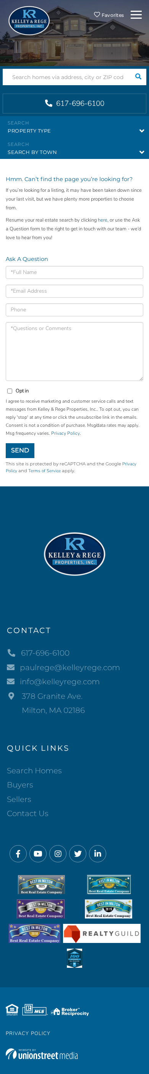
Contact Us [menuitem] (28, 813)
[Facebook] (18, 854)
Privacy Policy (65, 433)
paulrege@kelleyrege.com (70, 667)
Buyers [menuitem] (20, 784)
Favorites (112, 15)
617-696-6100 (79, 104)
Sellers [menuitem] (19, 799)
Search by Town (32, 152)
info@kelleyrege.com (60, 681)
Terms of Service (44, 471)
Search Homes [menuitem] (34, 770)
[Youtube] (38, 854)
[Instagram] (58, 854)
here (102, 220)
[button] (138, 77)
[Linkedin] (97, 854)
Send (20, 450)
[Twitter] (78, 854)
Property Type (29, 131)
